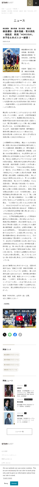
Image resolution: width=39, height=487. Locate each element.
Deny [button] (6, 483)
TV (25, 385)
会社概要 (5, 451)
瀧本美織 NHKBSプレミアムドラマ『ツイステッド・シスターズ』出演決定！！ (26, 420)
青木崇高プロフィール (11, 365)
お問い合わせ (6, 463)
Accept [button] (14, 483)
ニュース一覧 (19, 431)
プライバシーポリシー (9, 455)
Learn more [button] (7, 478)
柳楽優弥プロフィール (11, 354)
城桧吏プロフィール (10, 369)
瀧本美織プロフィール (11, 359)
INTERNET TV (28, 399)
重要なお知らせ (7, 459)
